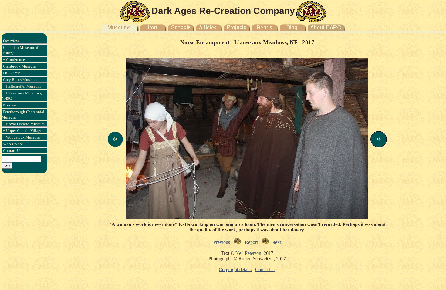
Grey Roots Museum (20, 79)
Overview (11, 41)
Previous (221, 242)
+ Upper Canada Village (22, 130)
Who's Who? (13, 144)
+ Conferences (14, 59)
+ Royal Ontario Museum (24, 124)
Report (251, 242)
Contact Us (12, 150)
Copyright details (235, 269)
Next (276, 242)
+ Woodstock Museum (21, 137)
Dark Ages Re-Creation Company (223, 11)
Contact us (265, 269)
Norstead (10, 105)
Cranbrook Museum (19, 66)
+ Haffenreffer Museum (22, 86)
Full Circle (12, 73)
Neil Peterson (248, 253)
